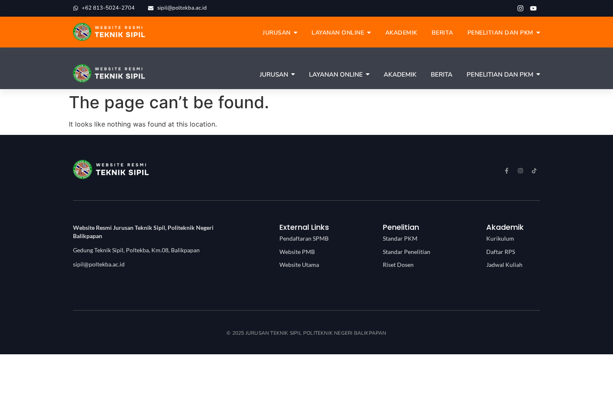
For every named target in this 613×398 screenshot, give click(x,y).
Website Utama (299, 264)
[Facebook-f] (507, 171)
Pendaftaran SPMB (304, 238)
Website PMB (297, 251)
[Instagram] (520, 8)
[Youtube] (533, 8)
